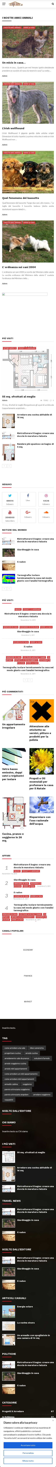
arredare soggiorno (41, 1094)
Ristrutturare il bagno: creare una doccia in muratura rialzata (35, 434)
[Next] (9, 466)
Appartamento (10, 348)
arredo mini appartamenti (16, 1068)
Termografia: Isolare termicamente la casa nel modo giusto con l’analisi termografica (35, 578)
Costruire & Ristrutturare (34, 657)
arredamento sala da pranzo (17, 1058)
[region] (28, 1442)
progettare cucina (13, 1053)
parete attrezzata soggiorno (17, 1089)
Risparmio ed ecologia (29, 627)
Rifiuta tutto (28, 1461)
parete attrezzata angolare (16, 1094)
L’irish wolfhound (13, 128)
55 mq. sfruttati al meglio (18, 396)
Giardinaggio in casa (28, 549)
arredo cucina (32, 1053)
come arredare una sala (15, 1048)
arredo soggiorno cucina (15, 1063)
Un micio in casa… (14, 62)
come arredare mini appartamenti (19, 1079)
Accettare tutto (28, 1445)
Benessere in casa (11, 627)
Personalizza (28, 1453)
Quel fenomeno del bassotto (20, 197)
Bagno (18, 609)
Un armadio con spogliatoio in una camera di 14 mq (33, 1337)
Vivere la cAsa (29, 28)
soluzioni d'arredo (42, 1058)
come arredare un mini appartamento (21, 1074)
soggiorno (27, 1084)
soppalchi (9, 1099)
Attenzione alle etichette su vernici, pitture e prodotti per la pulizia (40, 733)
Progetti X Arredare (27, 348)
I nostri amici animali (12, 28)
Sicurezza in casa (21, 642)
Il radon (21, 562)
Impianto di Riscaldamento (26, 660)
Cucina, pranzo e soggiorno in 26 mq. (13, 837)
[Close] (53, 1420)
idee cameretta (37, 1048)
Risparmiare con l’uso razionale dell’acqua (40, 820)
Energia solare (25, 1306)
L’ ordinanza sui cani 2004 (19, 267)
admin (4, 76)
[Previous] (4, 466)
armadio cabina (11, 1084)
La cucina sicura (26, 1322)
